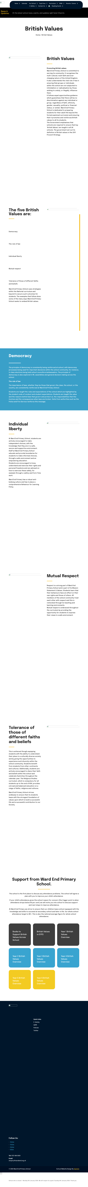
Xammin (76, 1169)
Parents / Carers (71, 3)
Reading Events (56, 6)
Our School (32, 3)
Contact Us (41, 6)
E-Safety (32, 6)
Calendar (24, 3)
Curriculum (52, 3)
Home (16, 3)
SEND (60, 3)
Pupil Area (42, 3)
